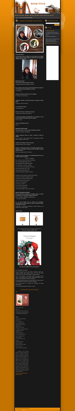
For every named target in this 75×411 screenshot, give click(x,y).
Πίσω (16, 291)
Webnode (23, 409)
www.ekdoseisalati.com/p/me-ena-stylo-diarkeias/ (29, 289)
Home (17, 17)
